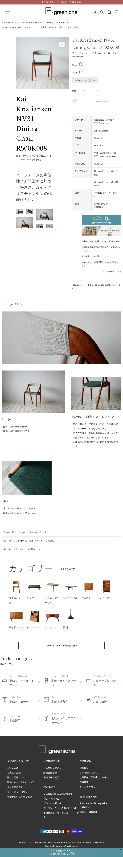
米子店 (105, 777)
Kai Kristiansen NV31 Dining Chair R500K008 (47, 22)
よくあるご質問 (15, 787)
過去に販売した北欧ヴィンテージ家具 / (60, 27)
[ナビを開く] (7, 12)
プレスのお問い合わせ (54, 803)
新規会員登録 (50, 772)
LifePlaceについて (89, 772)
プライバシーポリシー (18, 791)
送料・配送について (17, 777)
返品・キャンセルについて (20, 782)
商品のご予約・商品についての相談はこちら (101, 241)
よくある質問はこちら (111, 271)
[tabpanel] (33, 394)
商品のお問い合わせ (53, 798)
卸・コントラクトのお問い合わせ (60, 808)
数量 (74, 90)
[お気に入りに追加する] (75, 101)
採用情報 (84, 782)
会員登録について (52, 767)
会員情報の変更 (51, 777)
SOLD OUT (101, 101)
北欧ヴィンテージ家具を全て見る (61, 645)
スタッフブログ (87, 787)
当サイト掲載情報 (89, 812)
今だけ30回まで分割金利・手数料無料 (61, 2)
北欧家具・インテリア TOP (14, 22)
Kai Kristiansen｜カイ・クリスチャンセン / (22, 27)
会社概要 (84, 767)
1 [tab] (33, 410)
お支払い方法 (14, 772)
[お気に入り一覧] (116, 12)
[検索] (102, 11)
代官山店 (95, 777)
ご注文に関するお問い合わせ (58, 793)
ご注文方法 (12, 767)
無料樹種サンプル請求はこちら (95, 256)
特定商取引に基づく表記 (19, 796)
